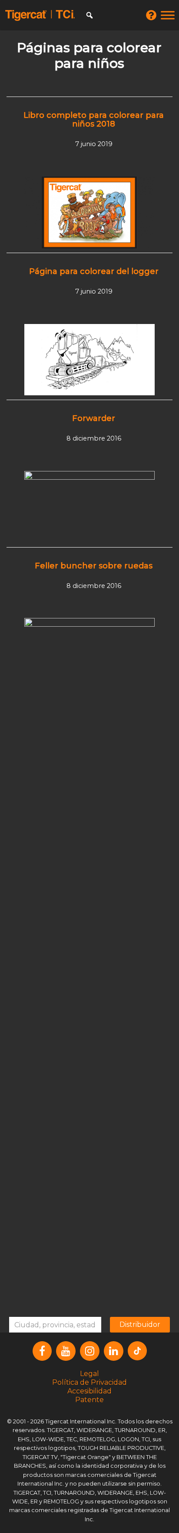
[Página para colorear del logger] (89, 359)
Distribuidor (139, 1324)
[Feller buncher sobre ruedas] (89, 944)
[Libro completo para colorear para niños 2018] (89, 212)
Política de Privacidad (89, 1382)
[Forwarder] (89, 506)
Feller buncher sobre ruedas (93, 566)
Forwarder (93, 418)
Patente (89, 1400)
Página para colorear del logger (94, 271)
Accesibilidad (89, 1391)
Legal (89, 1373)
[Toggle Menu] (168, 15)
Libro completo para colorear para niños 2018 (93, 119)
